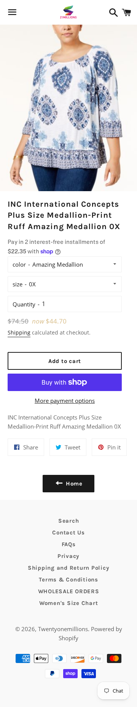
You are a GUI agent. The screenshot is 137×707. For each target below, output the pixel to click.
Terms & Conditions (68, 579)
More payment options (65, 400)
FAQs (69, 544)
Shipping (19, 332)
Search (68, 520)
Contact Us (68, 532)
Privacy (68, 556)
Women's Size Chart (68, 603)
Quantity (24, 304)
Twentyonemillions (63, 629)
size (17, 284)
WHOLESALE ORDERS (68, 591)
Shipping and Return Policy (69, 567)
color (19, 264)
